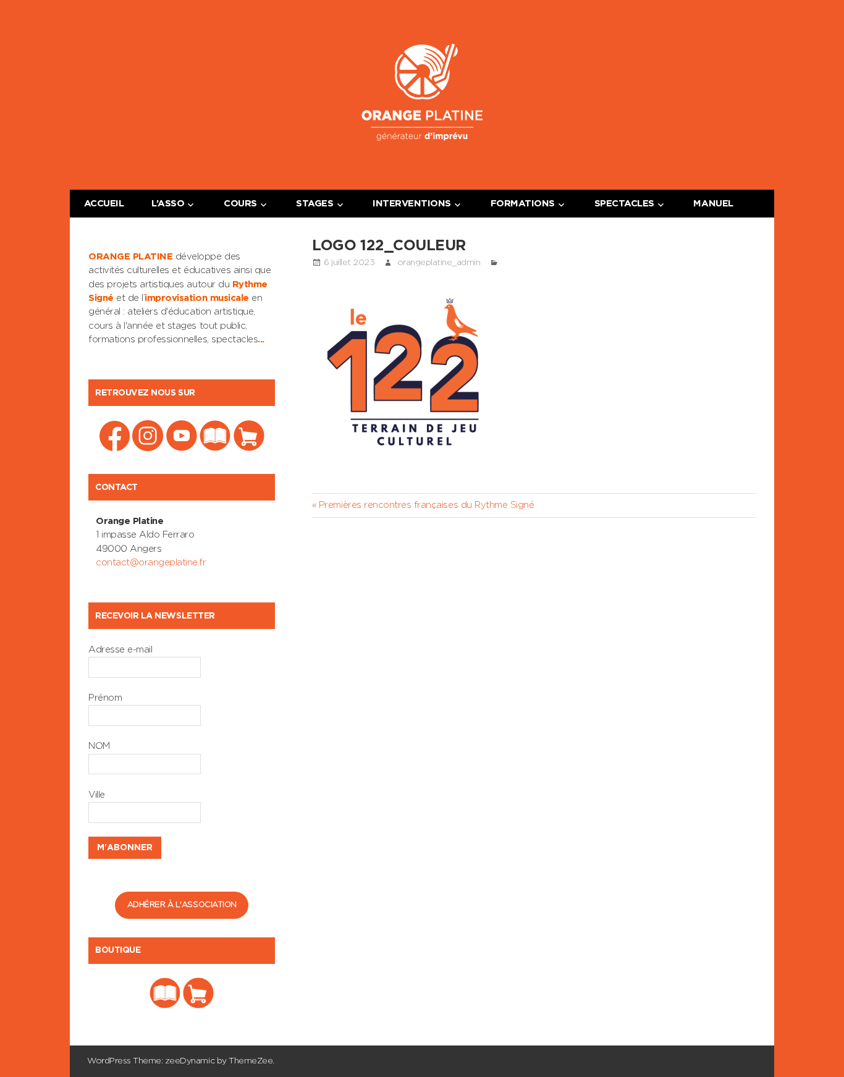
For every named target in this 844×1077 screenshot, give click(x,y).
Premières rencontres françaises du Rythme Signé (426, 505)
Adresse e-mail (120, 649)
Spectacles (624, 203)
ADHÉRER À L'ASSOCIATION (182, 905)
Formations (523, 203)
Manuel (713, 203)
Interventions (412, 203)
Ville (96, 795)
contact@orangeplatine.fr (151, 562)
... (261, 339)
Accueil (104, 203)
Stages (314, 203)
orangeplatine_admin (439, 262)
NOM (99, 746)
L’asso (167, 203)
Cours (240, 203)
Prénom (105, 698)
